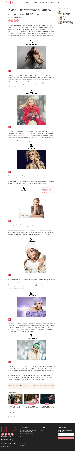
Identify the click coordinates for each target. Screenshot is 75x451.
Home (9, 6)
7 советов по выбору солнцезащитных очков (47, 407)
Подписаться (65, 437)
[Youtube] (12, 434)
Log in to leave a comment (13, 417)
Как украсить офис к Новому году (17, 385)
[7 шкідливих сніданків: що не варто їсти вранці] (60, 18)
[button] (72, 3)
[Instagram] (6, 434)
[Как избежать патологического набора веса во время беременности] (60, 12)
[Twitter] (12, 20)
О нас (41, 431)
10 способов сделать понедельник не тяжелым (27, 440)
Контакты (42, 430)
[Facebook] (9, 20)
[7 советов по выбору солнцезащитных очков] (47, 399)
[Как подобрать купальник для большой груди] (31, 399)
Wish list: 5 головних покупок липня (15, 407)
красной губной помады (26, 135)
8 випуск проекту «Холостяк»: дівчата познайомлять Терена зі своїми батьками (27, 444)
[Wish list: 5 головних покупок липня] (15, 399)
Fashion (12, 6)
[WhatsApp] (17, 20)
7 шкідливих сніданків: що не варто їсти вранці (67, 18)
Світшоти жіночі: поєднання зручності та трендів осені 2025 (68, 22)
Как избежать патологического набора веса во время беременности (68, 12)
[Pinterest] (15, 20)
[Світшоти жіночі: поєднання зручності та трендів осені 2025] (60, 22)
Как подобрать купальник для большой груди (31, 408)
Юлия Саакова (18, 17)
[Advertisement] (66, 44)
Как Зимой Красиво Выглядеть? (46, 191)
